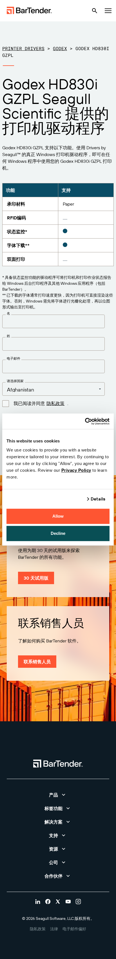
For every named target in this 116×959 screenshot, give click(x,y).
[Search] (94, 10)
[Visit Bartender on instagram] (78, 901)
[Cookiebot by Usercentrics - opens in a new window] (85, 421)
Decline (58, 533)
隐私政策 (55, 403)
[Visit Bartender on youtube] (68, 901)
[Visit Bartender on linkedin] (38, 901)
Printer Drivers (23, 48)
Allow (58, 516)
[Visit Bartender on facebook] (48, 901)
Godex (60, 48)
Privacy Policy (76, 470)
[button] (58, 795)
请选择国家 (15, 381)
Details (98, 499)
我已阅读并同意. (41, 403)
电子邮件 (13, 359)
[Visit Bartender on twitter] (58, 901)
